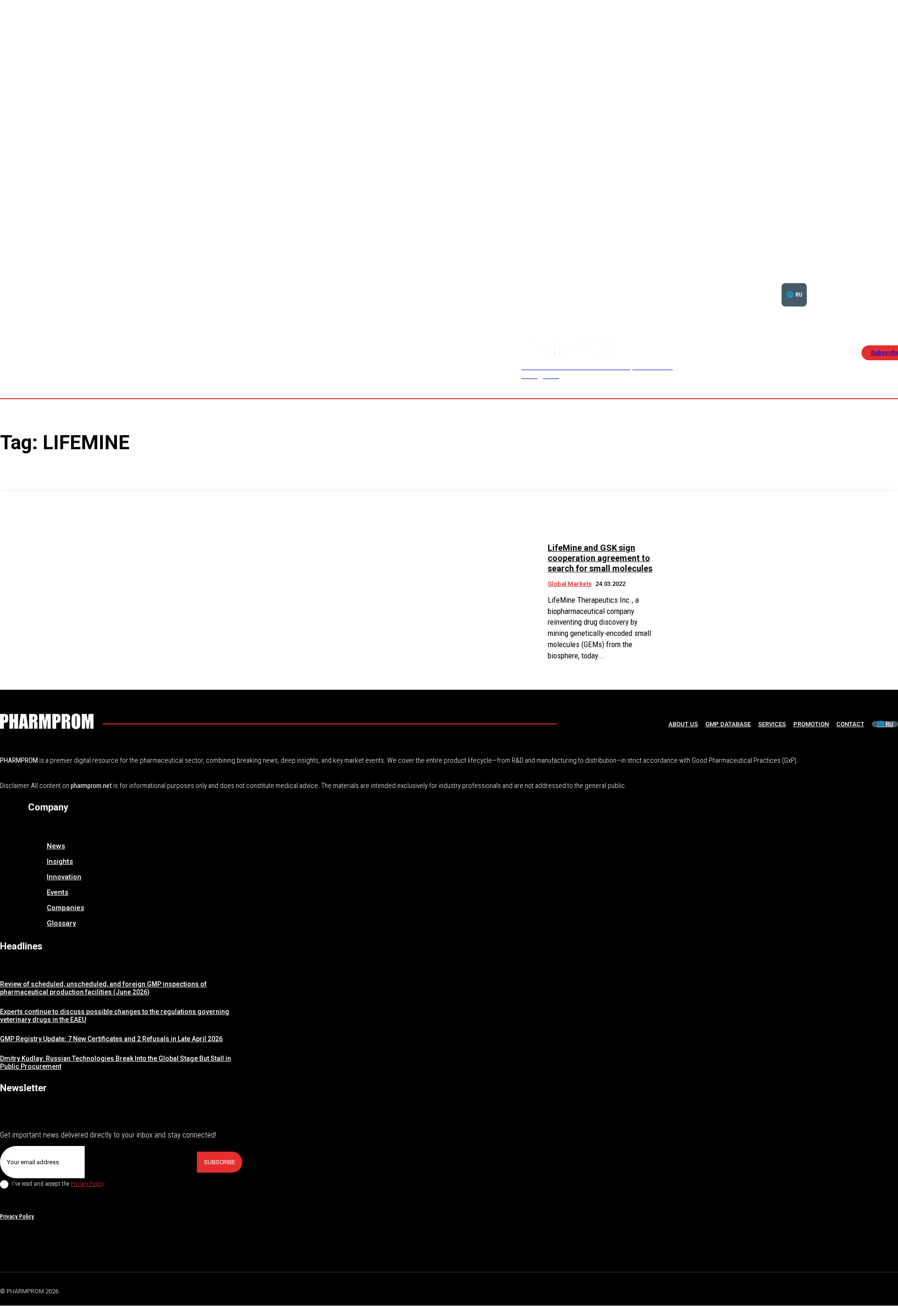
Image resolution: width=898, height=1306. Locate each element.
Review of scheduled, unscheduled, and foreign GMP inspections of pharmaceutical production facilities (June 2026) (103, 988)
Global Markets (570, 583)
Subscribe (219, 1162)
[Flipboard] (872, 1290)
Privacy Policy (87, 1183)
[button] (867, 283)
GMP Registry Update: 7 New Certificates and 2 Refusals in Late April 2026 (111, 1039)
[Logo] (47, 721)
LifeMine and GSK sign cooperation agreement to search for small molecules (600, 558)
